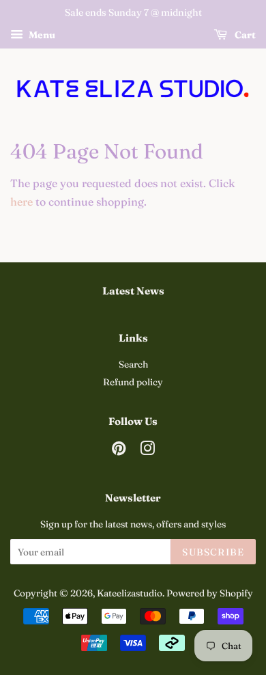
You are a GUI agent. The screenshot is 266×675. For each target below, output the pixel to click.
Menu (41, 35)
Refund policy (133, 381)
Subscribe (213, 552)
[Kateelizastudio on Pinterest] (118, 450)
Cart (244, 35)
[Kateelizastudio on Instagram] (147, 450)
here (21, 201)
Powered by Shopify (209, 593)
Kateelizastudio (129, 593)
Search (133, 364)
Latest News (133, 290)
